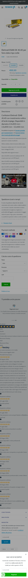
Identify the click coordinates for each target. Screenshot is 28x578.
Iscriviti (6, 542)
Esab (3, 57)
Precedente (3, 354)
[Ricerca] (19, 7)
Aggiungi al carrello (14, 90)
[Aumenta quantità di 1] (19, 84)
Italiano (4, 549)
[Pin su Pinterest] (19, 101)
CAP (3, 274)
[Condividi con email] (16, 104)
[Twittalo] (22, 101)
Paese (3, 260)
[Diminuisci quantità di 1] (11, 84)
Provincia (4, 267)
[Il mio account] (22, 7)
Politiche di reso (6, 291)
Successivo (9, 354)
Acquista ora (14, 95)
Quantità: (4, 84)
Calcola (6, 284)
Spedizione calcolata (21, 73)
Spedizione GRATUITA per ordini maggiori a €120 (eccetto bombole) (14, 2)
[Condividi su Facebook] (16, 101)
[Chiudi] (25, 554)
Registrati (14, 574)
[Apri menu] (2, 7)
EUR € (12, 549)
